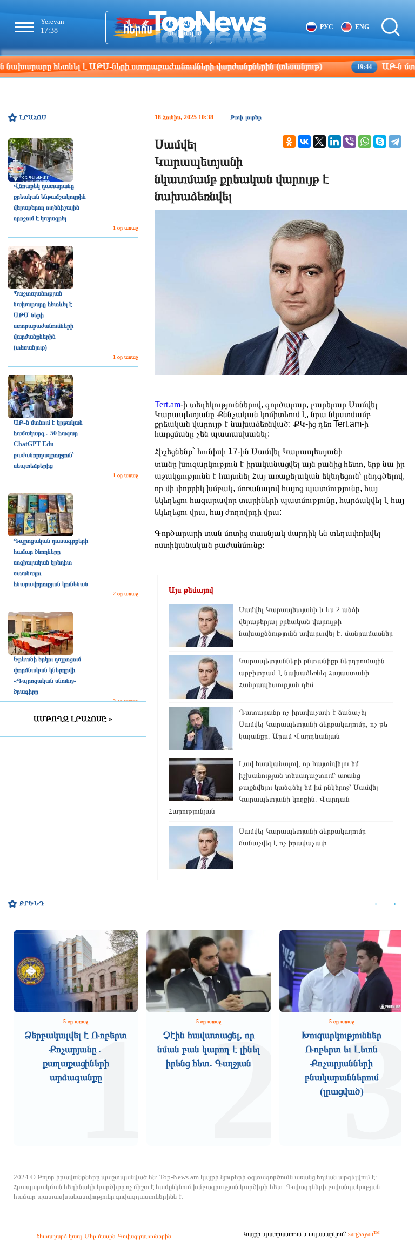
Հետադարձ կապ (59, 1236)
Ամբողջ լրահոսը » (73, 719)
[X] (319, 141)
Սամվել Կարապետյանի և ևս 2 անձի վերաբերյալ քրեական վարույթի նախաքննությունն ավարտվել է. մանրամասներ (316, 621)
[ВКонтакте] (304, 141)
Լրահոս (32, 117)
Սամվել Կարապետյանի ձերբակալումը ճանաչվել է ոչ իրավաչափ (302, 837)
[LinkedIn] (334, 141)
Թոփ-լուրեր (246, 117)
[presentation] (376, 904)
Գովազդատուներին (144, 1236)
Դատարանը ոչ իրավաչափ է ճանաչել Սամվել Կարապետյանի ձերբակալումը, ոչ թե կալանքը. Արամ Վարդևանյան (313, 724)
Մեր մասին (100, 1236)
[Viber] (349, 141)
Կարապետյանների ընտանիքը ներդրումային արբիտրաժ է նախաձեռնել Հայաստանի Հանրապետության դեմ (312, 673)
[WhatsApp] (364, 141)
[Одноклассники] (289, 141)
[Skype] (379, 141)
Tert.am (167, 404)
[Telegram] (395, 141)
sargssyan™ (364, 1234)
